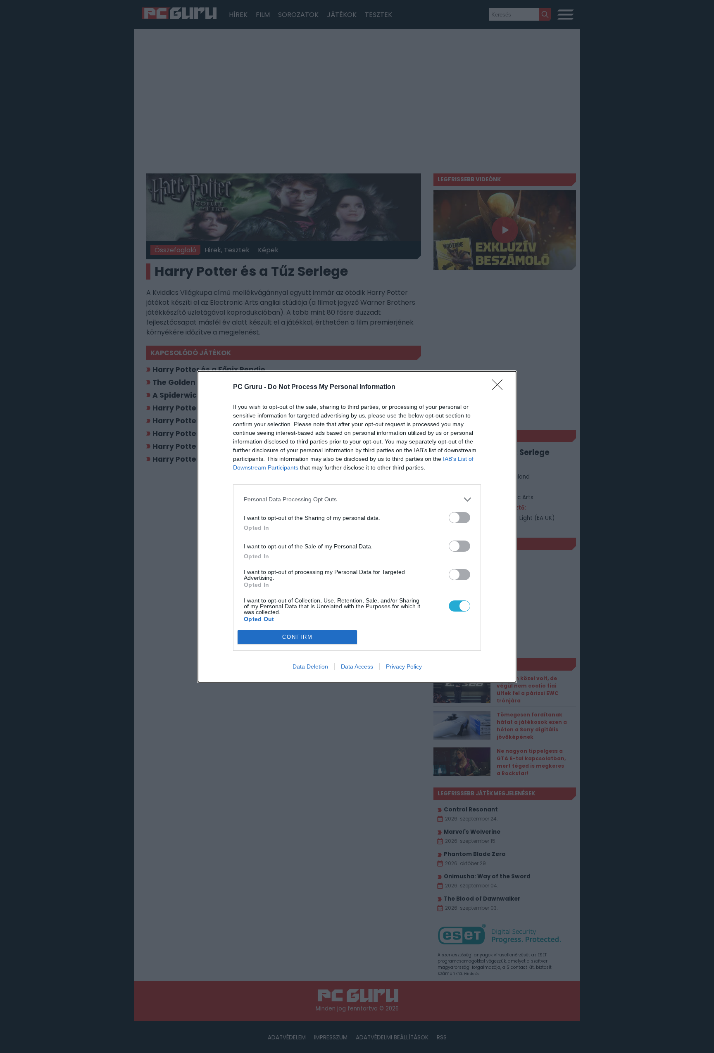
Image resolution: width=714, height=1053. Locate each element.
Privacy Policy (404, 666)
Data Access (357, 666)
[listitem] (357, 499)
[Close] (500, 387)
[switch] (459, 517)
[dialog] (357, 526)
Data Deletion (310, 666)
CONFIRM (297, 637)
